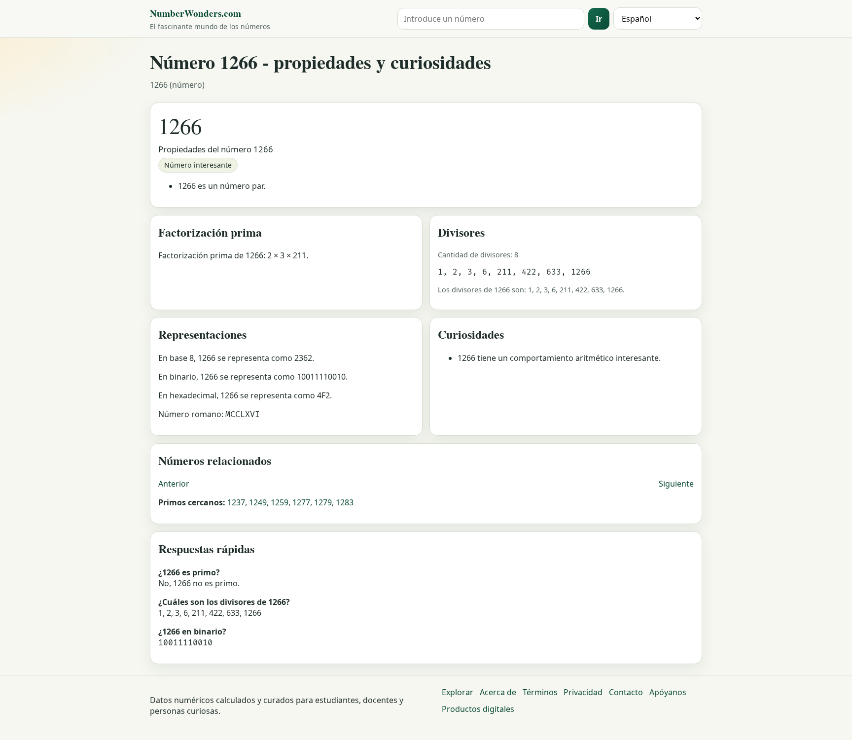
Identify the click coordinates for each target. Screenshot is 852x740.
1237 (236, 502)
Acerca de (498, 692)
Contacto (626, 692)
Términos (540, 692)
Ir (599, 18)
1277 (301, 502)
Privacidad (583, 692)
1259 (279, 502)
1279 (323, 502)
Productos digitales (478, 709)
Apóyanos (667, 692)
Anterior (173, 483)
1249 (258, 502)
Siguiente (676, 483)
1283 (345, 502)
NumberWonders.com (195, 13)
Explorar (457, 692)
